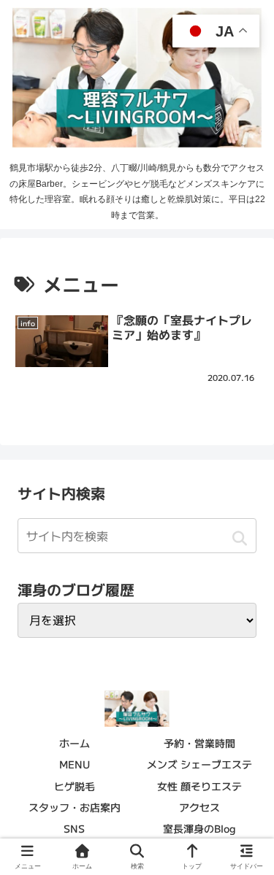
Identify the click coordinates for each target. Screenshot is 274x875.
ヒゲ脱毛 (74, 786)
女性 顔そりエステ (199, 786)
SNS (74, 828)
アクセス (199, 807)
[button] (239, 538)
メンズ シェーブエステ (199, 764)
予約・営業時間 (199, 743)
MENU (74, 764)
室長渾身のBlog (199, 828)
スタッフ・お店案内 (74, 807)
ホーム (74, 743)
